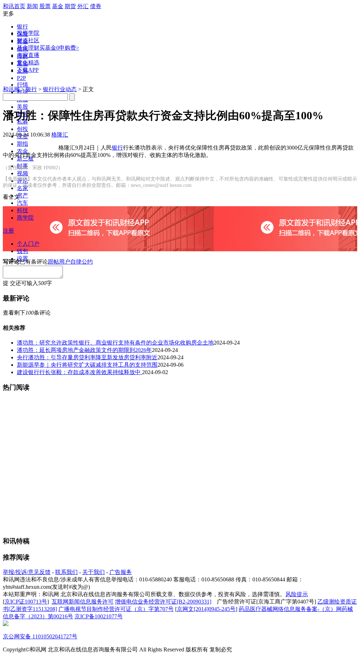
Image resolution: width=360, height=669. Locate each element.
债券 (95, 6)
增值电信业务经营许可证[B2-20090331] (163, 602)
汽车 (22, 203)
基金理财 (28, 48)
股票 (45, 6)
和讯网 (11, 89)
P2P (21, 78)
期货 (70, 6)
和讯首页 (14, 6)
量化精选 (28, 62)
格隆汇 (59, 135)
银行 (22, 27)
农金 (22, 151)
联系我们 (66, 572)
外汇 (83, 6)
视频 (22, 173)
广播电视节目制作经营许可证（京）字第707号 (116, 609)
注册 (8, 231)
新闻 (32, 6)
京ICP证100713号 (26, 602)
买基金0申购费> (59, 48)
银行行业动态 (60, 89)
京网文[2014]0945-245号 (206, 609)
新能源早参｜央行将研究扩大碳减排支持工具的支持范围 (87, 365)
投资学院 (28, 33)
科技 (22, 210)
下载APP (28, 70)
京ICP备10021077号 (99, 616)
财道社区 (28, 40)
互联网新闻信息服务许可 (83, 602)
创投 (22, 129)
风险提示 (296, 594)
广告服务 (120, 572)
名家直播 (28, 55)
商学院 (25, 218)
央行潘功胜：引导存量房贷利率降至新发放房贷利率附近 (87, 357)
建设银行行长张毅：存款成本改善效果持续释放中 (79, 372)
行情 (22, 85)
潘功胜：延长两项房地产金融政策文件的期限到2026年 (84, 350)
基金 (57, 6)
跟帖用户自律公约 (70, 262)
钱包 (22, 251)
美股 (22, 107)
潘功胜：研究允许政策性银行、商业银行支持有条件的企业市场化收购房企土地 (115, 343)
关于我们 (93, 572)
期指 (22, 144)
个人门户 (28, 244)
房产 (22, 195)
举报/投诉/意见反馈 (27, 572)
